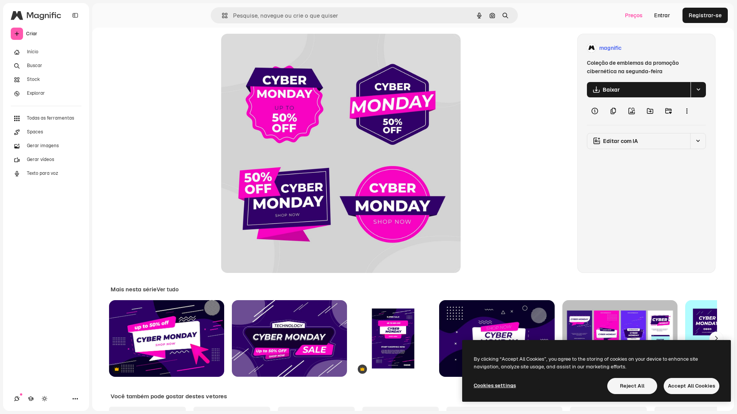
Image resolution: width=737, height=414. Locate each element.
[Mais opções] (686, 111)
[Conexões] (17, 399)
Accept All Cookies (691, 386)
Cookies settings (495, 385)
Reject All (632, 386)
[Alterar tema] (44, 399)
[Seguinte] (716, 338)
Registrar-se (705, 15)
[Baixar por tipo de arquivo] (698, 89)
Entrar (662, 15)
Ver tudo (167, 289)
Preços (634, 15)
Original (270, 48)
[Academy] (31, 399)
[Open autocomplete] (221, 15)
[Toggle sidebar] (75, 15)
